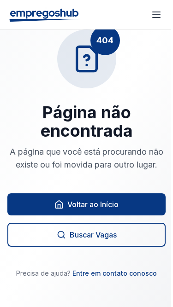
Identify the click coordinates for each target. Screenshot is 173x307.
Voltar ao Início (93, 204)
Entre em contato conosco (114, 273)
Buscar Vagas (93, 234)
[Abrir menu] (156, 15)
